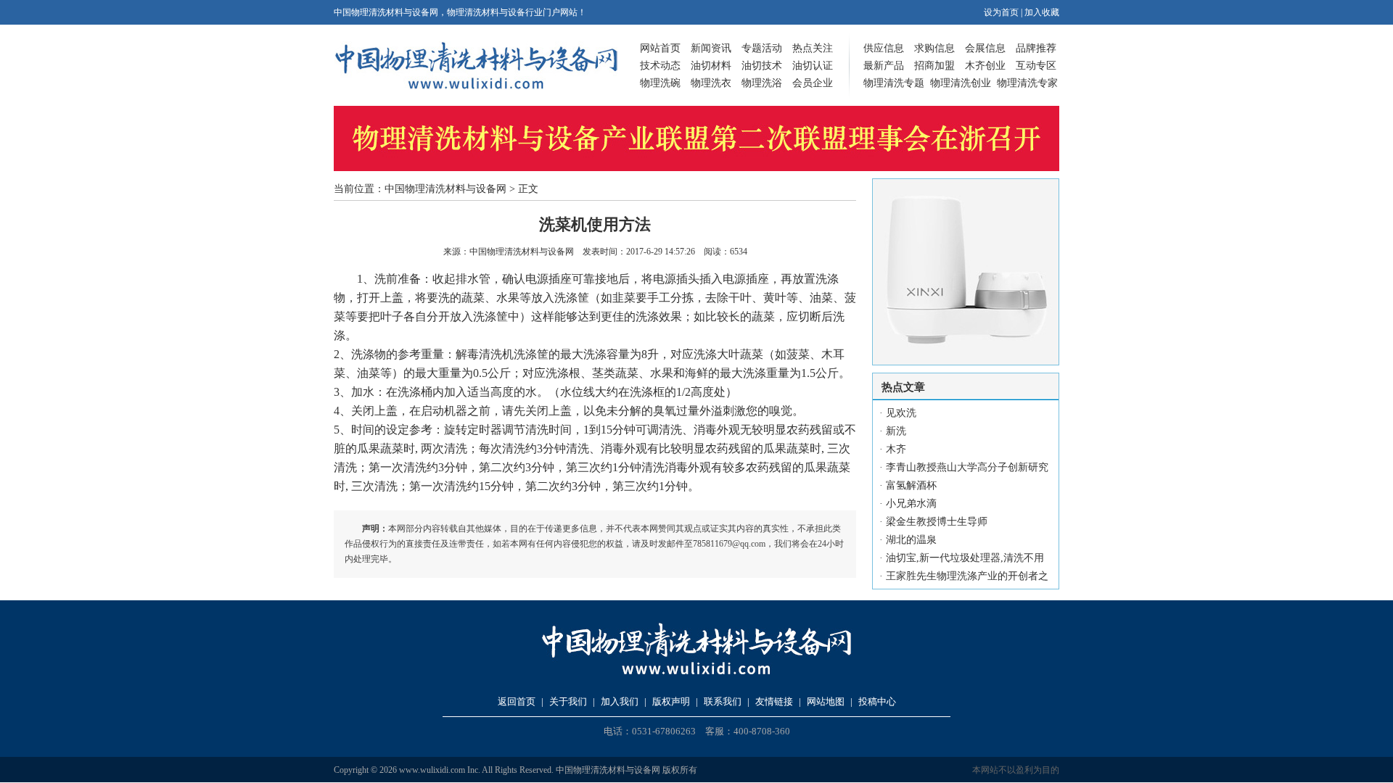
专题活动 (761, 48)
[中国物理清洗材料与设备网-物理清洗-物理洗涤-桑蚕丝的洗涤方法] (475, 86)
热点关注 (812, 48)
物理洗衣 (711, 83)
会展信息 (985, 48)
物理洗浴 (761, 83)
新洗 (896, 431)
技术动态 (660, 65)
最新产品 (883, 65)
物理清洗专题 (893, 83)
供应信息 (883, 48)
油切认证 (812, 65)
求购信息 (934, 48)
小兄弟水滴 (911, 503)
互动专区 (1036, 65)
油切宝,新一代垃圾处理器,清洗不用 (965, 557)
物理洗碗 (660, 83)
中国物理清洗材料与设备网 (445, 188)
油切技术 (761, 65)
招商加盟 (934, 65)
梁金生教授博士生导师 (936, 521)
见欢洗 (901, 412)
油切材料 (711, 65)
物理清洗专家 (1027, 83)
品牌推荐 (1036, 48)
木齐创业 (985, 65)
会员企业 (812, 83)
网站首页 (660, 48)
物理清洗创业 (960, 83)
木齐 (896, 449)
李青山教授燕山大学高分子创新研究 (967, 467)
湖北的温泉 (911, 539)
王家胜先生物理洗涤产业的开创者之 (967, 576)
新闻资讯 (711, 48)
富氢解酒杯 (911, 485)
